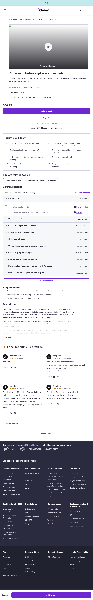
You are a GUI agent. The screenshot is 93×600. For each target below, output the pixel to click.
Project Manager (9, 487)
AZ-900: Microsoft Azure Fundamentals (55, 484)
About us (6, 557)
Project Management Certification (11, 516)
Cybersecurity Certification (8, 510)
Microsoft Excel (75, 511)
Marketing (13, 19)
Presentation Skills (54, 513)
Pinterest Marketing (48, 19)
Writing (50, 520)
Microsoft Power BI (77, 519)
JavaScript (29, 477)
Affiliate (28, 568)
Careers (6, 561)
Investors (6, 572)
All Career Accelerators (11, 494)
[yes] (10, 367)
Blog (4, 568)
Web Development (32, 473)
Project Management (77, 480)
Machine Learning (32, 516)
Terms (72, 568)
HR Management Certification (9, 533)
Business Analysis (76, 526)
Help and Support (31, 572)
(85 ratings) (25, 87)
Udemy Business (33, 445)
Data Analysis (75, 522)
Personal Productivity (78, 484)
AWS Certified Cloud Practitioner (55, 478)
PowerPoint (51, 524)
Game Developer (9, 491)
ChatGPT (28, 520)
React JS (28, 480)
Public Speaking (53, 516)
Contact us (7, 564)
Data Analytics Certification (8, 526)
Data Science (30, 509)
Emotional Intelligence (78, 488)
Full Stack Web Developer (8, 478)
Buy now (46, 117)
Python (28, 513)
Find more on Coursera (11, 575)
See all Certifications (10, 538)
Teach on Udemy (31, 561)
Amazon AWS (52, 473)
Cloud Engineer (9, 483)
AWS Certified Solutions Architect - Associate (56, 491)
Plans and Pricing (31, 564)
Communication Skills (55, 509)
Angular (28, 484)
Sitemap (73, 564)
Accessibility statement (78, 557)
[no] (15, 367)
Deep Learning (30, 524)
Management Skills (77, 477)
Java (27, 488)
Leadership (74, 473)
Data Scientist (8, 473)
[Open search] (80, 10)
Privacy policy (75, 561)
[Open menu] (4, 10)
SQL (71, 515)
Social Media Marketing (29, 19)
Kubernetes (51, 496)
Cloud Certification (10, 522)
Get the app (29, 557)
